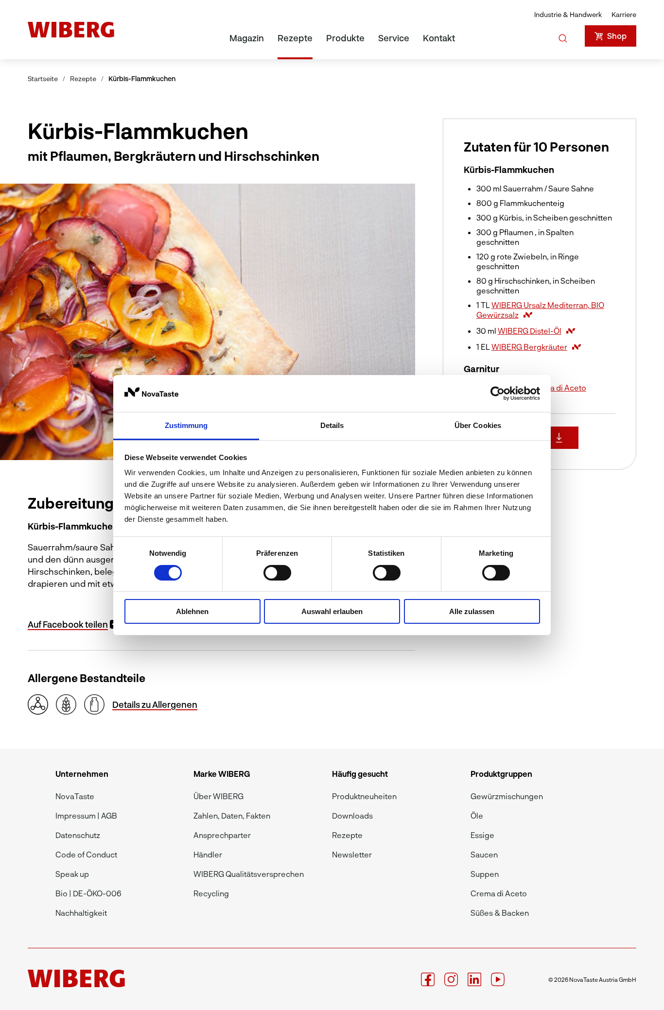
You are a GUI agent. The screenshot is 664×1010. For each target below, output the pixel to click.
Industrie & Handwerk (568, 14)
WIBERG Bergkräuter (529, 346)
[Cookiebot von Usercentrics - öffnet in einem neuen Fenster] (497, 393)
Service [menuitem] (393, 38)
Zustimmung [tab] (186, 425)
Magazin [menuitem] (246, 38)
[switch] (277, 573)
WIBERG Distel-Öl (529, 330)
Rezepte (83, 78)
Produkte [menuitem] (345, 38)
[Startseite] (71, 29)
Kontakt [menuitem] (439, 38)
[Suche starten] (563, 36)
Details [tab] (332, 425)
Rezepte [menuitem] (295, 38)
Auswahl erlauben (332, 611)
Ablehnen (192, 611)
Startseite (43, 78)
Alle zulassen (471, 611)
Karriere (624, 14)
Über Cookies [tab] (477, 425)
